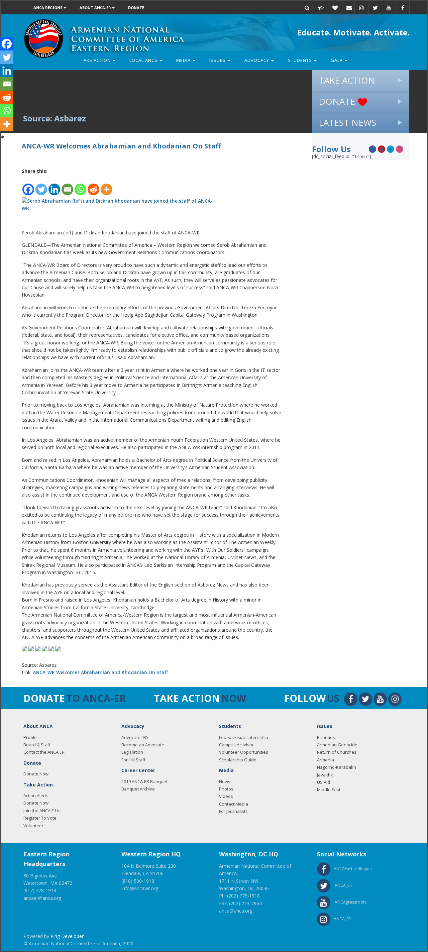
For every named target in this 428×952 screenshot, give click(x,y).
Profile (30, 737)
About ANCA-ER (96, 7)
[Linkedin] (54, 185)
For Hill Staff (133, 760)
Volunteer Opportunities (243, 752)
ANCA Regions (48, 7)
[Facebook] (28, 185)
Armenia (325, 760)
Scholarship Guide (237, 760)
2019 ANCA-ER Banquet (144, 781)
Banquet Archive (138, 789)
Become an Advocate (142, 745)
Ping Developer (67, 936)
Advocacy (257, 60)
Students (300, 60)
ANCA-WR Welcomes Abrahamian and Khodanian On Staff (100, 672)
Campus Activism (236, 745)
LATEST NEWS (347, 122)
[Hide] (2, 137)
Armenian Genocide (337, 745)
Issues (218, 60)
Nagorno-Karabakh (336, 767)
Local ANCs (144, 60)
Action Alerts (35, 795)
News (224, 781)
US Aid (323, 782)
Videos (226, 796)
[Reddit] (93, 185)
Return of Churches (336, 752)
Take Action (96, 60)
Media (184, 60)
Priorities (326, 737)
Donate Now (35, 774)
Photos (226, 789)
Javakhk (325, 775)
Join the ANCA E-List (42, 811)
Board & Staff (36, 745)
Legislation (132, 752)
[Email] (349, 7)
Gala (337, 60)
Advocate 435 (134, 737)
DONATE (338, 101)
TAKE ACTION (347, 80)
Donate (136, 7)
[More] (106, 185)
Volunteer (33, 826)
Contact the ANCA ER (44, 752)
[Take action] (321, 7)
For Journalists (233, 811)
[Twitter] (41, 185)
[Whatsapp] (80, 185)
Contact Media (233, 804)
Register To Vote (40, 818)
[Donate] (335, 7)
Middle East (328, 789)
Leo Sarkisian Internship (243, 737)
